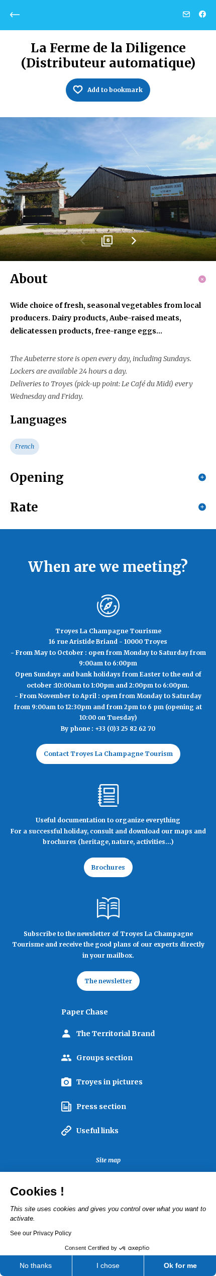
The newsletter (108, 981)
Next (133, 244)
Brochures (108, 867)
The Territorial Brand (115, 1033)
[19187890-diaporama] (108, 189)
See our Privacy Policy (40, 1233)
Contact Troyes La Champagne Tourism (108, 753)
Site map (108, 1160)
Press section (101, 1106)
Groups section (104, 1057)
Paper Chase (84, 1011)
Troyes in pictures (109, 1081)
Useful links (97, 1130)
